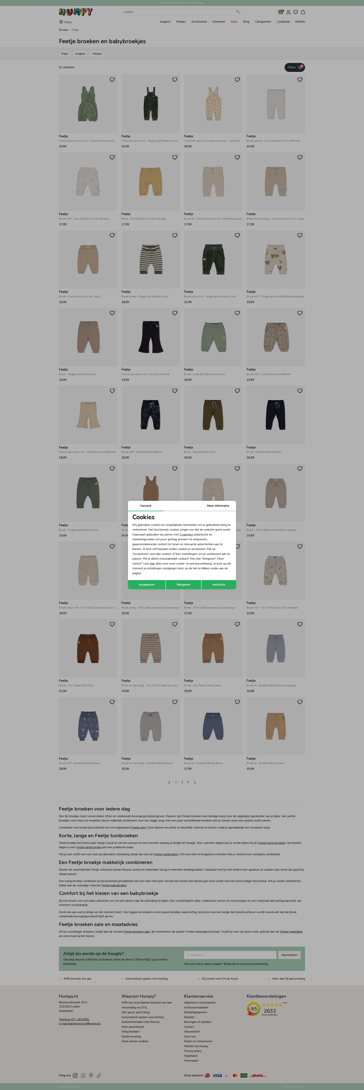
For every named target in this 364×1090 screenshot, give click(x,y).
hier (152, 563)
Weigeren (183, 585)
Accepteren (147, 585)
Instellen (219, 585)
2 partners (186, 534)
